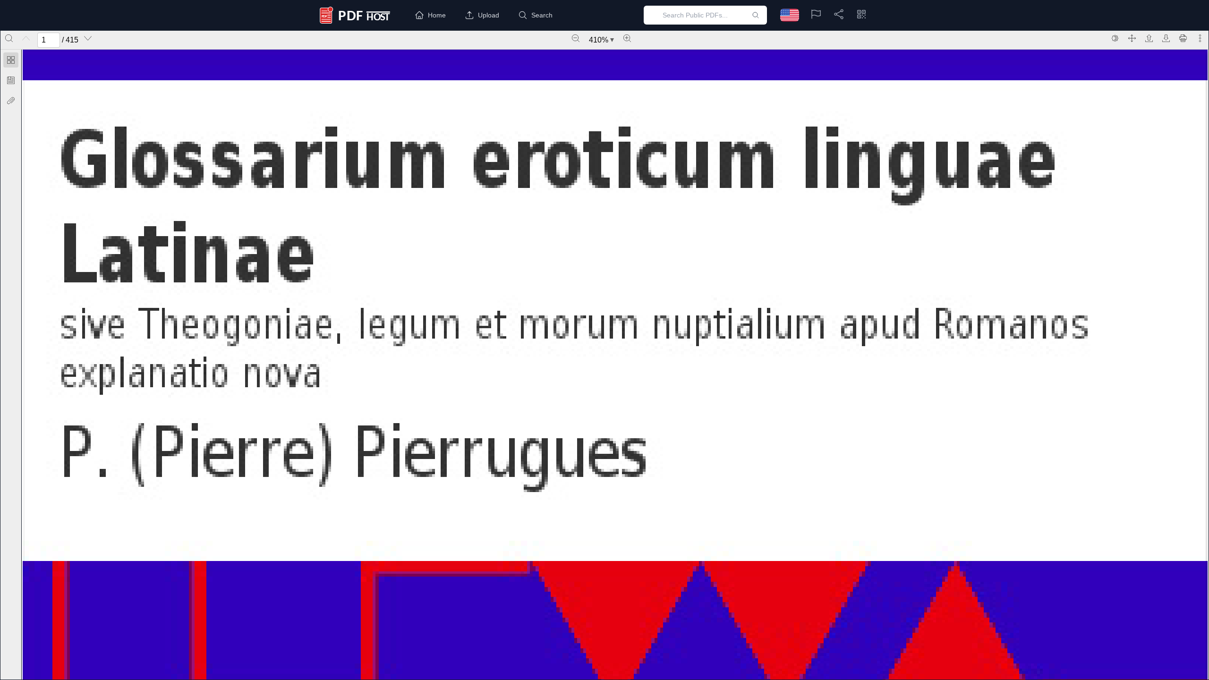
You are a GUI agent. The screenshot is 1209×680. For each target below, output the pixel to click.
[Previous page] (26, 38)
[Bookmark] (10, 80)
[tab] (10, 61)
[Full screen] (1132, 38)
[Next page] (87, 38)
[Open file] (1149, 38)
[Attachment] (10, 100)
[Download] (1166, 38)
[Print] (1183, 38)
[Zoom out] (575, 38)
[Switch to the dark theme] (1115, 38)
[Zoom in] (627, 38)
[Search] (9, 38)
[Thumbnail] (10, 60)
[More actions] (1200, 38)
